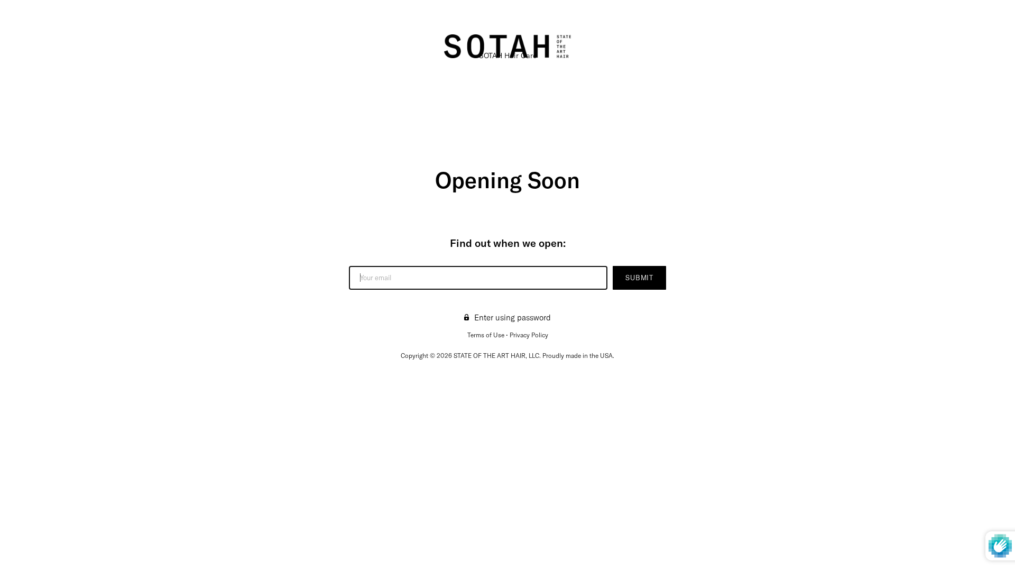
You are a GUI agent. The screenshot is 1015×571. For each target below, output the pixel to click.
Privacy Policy (529, 335)
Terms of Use (485, 335)
